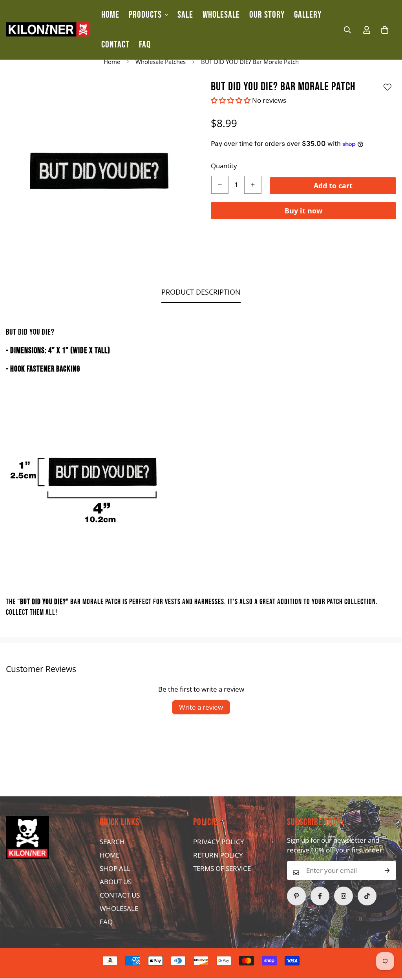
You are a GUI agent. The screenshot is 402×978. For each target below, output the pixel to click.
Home (112, 62)
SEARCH (112, 841)
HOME (110, 14)
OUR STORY (267, 14)
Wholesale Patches (160, 62)
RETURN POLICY (218, 855)
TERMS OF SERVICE (222, 868)
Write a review (201, 707)
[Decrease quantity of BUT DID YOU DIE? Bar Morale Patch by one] (219, 185)
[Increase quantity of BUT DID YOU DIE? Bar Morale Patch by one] (252, 185)
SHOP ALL (115, 868)
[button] (385, 30)
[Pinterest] (296, 896)
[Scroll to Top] (186, 935)
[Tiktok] (367, 896)
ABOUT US (116, 881)
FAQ (145, 44)
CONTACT (115, 44)
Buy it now (303, 210)
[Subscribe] (387, 870)
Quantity (224, 165)
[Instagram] (343, 896)
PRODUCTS (145, 14)
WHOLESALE (221, 14)
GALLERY (308, 14)
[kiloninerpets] (48, 29)
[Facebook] (320, 896)
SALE (185, 14)
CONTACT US (120, 895)
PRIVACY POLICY (218, 841)
